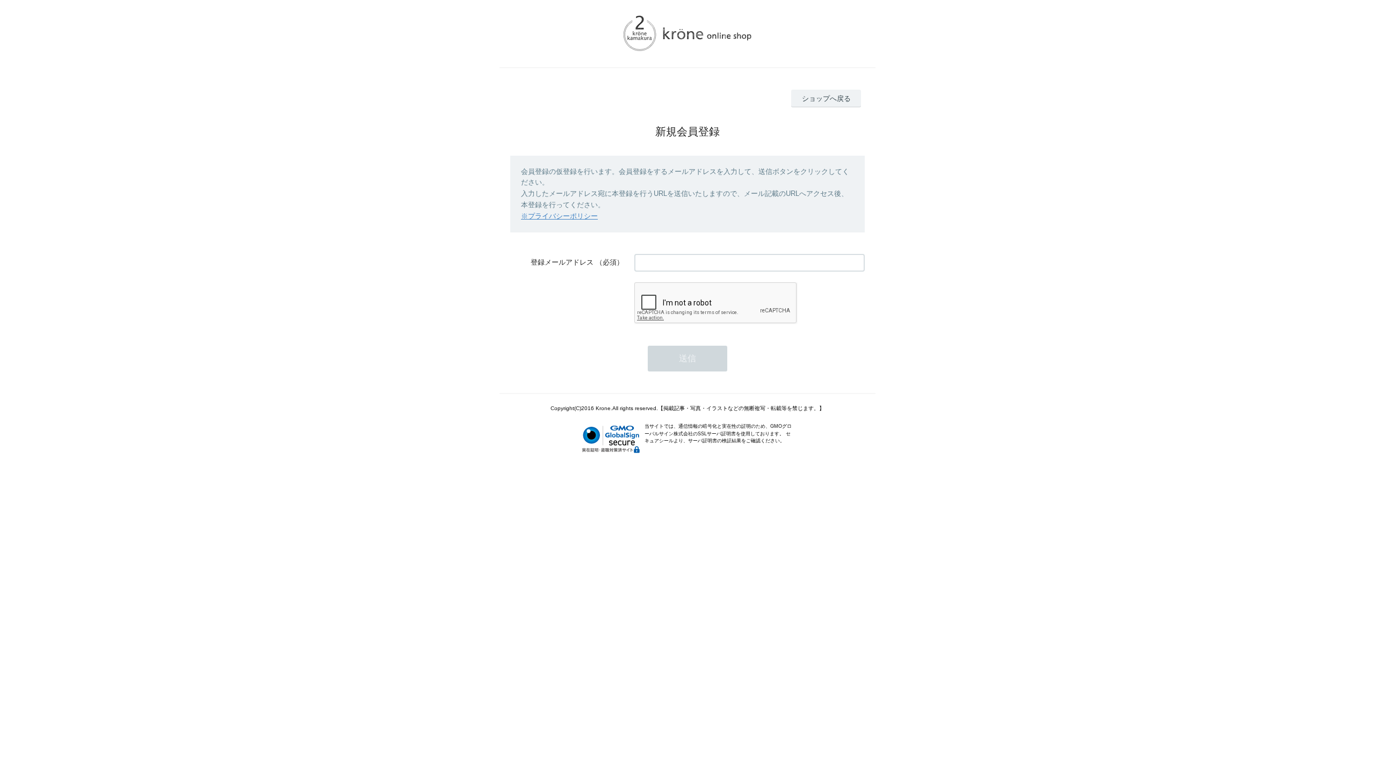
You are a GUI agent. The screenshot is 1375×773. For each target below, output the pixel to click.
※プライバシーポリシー (559, 216)
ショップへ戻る (826, 98)
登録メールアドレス (562, 262)
